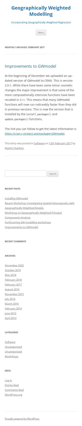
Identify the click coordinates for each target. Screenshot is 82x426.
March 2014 (12, 303)
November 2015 (14, 294)
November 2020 (14, 265)
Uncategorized (13, 351)
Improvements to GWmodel (30, 66)
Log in (8, 380)
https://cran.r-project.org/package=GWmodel (34, 133)
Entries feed (12, 385)
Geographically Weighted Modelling (41, 11)
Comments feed (14, 390)
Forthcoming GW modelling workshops (28, 222)
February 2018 (13, 280)
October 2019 (13, 270)
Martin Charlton (14, 148)
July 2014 (10, 299)
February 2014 (13, 308)
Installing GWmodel (16, 198)
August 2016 (12, 289)
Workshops (11, 356)
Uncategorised (13, 347)
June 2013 (10, 313)
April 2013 (10, 318)
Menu (41, 32)
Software (39, 143)
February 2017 (13, 284)
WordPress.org (13, 394)
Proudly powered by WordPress (22, 418)
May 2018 (10, 275)
